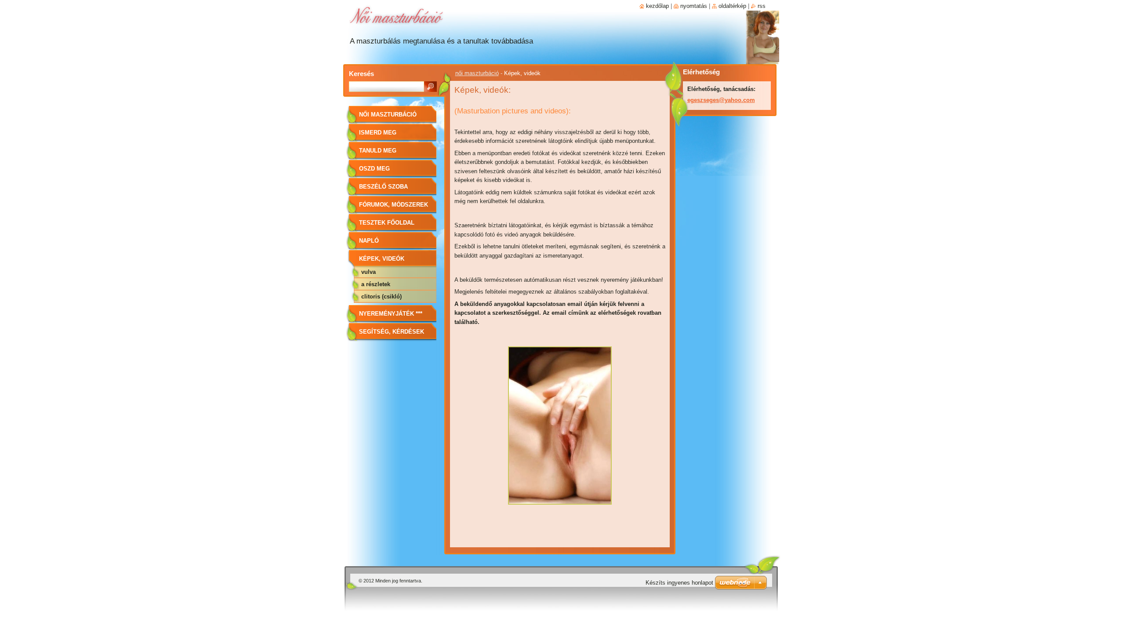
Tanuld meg (377, 150)
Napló (369, 240)
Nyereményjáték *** (390, 313)
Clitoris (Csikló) (381, 296)
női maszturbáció (477, 73)
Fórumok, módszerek (393, 204)
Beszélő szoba (383, 186)
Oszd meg (374, 168)
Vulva (368, 272)
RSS (762, 6)
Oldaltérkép (732, 6)
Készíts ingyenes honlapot (679, 582)
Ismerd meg (377, 132)
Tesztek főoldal (386, 222)
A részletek (375, 284)
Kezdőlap (657, 6)
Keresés (361, 73)
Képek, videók (381, 258)
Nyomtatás (693, 6)
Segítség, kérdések (391, 331)
